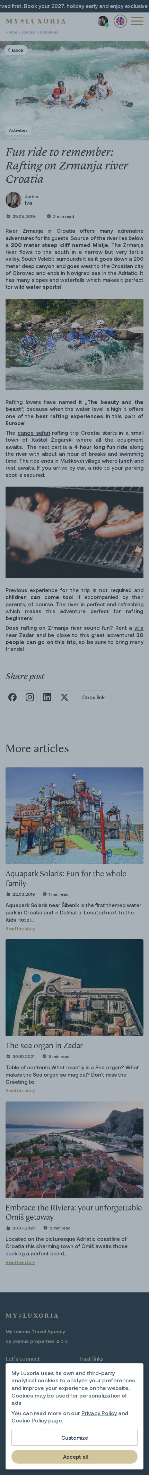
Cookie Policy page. (37, 1420)
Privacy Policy (99, 1413)
